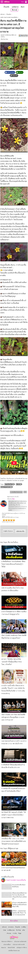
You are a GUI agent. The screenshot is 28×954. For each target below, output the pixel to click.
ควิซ (23, 930)
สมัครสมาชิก (20, 531)
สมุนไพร (8, 80)
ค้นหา (22, 7)
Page (19, 933)
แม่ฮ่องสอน (19, 166)
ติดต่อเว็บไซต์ (11, 947)
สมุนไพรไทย (9, 484)
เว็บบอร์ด (6, 7)
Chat (4, 930)
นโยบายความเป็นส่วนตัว (20, 941)
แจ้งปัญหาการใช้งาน (22, 947)
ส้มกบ (18, 484)
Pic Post (18, 930)
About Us (3, 947)
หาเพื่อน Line (11, 930)
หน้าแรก (2, 14)
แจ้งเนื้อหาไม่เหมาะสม (14, 950)
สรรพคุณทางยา (6, 487)
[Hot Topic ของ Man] (3, 506)
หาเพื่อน (23, 927)
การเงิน (15, 933)
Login (8, 531)
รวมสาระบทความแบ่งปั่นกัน (15, 880)
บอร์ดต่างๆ (15, 7)
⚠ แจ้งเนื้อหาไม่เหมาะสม (16, 492)
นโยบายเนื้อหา (7, 944)
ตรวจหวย (10, 927)
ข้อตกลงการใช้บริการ (7, 941)
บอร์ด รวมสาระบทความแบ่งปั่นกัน (8, 17)
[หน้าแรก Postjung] (6, 1)
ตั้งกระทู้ (14, 10)
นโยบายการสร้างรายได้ (19, 944)
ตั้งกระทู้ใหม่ (14, 921)
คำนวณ (9, 933)
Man (7, 39)
